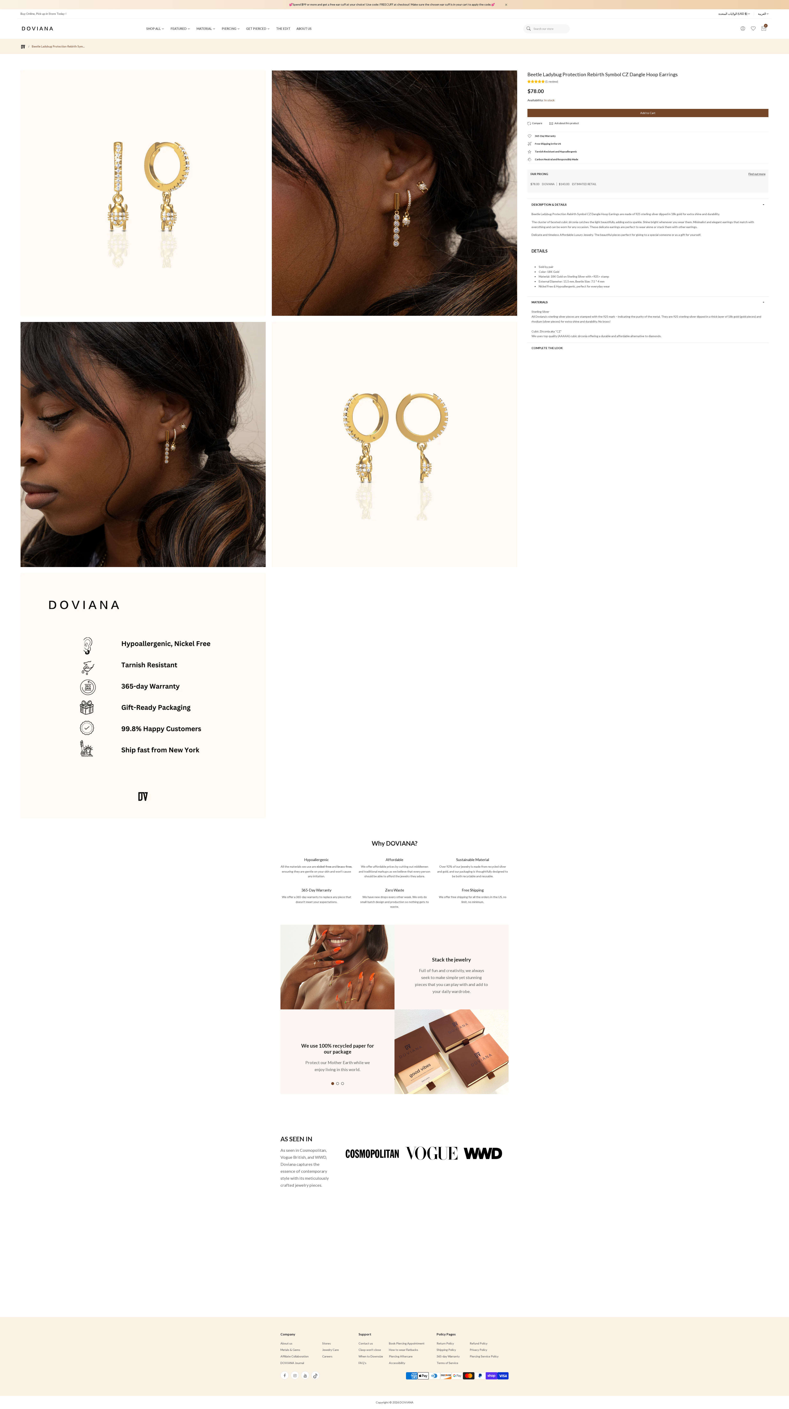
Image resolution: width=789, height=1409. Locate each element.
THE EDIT (283, 28)
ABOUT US (303, 28)
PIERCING (229, 28)
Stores (326, 1343)
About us (286, 1343)
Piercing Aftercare (401, 1356)
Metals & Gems (290, 1349)
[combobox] (546, 28)
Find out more (757, 174)
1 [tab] (332, 1083)
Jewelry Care (330, 1349)
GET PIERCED (256, 28)
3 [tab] (342, 1083)
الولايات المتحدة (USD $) (733, 13)
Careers (327, 1356)
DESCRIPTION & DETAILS (549, 204)
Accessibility (397, 1363)
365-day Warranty (448, 1356)
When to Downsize (371, 1356)
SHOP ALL (153, 28)
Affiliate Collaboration (294, 1356)
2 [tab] (337, 1083)
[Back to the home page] (23, 47)
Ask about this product (566, 123)
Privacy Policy (478, 1349)
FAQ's (362, 1363)
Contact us (366, 1343)
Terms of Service (447, 1363)
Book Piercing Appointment (406, 1343)
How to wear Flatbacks (403, 1349)
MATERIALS (540, 302)
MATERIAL (204, 28)
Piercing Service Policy (484, 1356)
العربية (762, 13)
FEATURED (179, 28)
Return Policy (445, 1343)
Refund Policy (478, 1343)
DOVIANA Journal (292, 1363)
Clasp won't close (370, 1349)
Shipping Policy (446, 1349)
